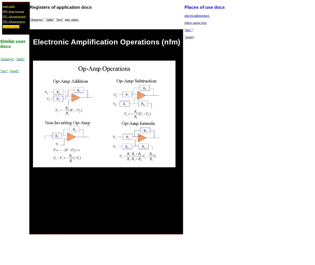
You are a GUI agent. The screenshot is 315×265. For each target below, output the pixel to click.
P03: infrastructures (14, 21)
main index (9, 6)
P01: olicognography (14, 16)
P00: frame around (13, 11)
